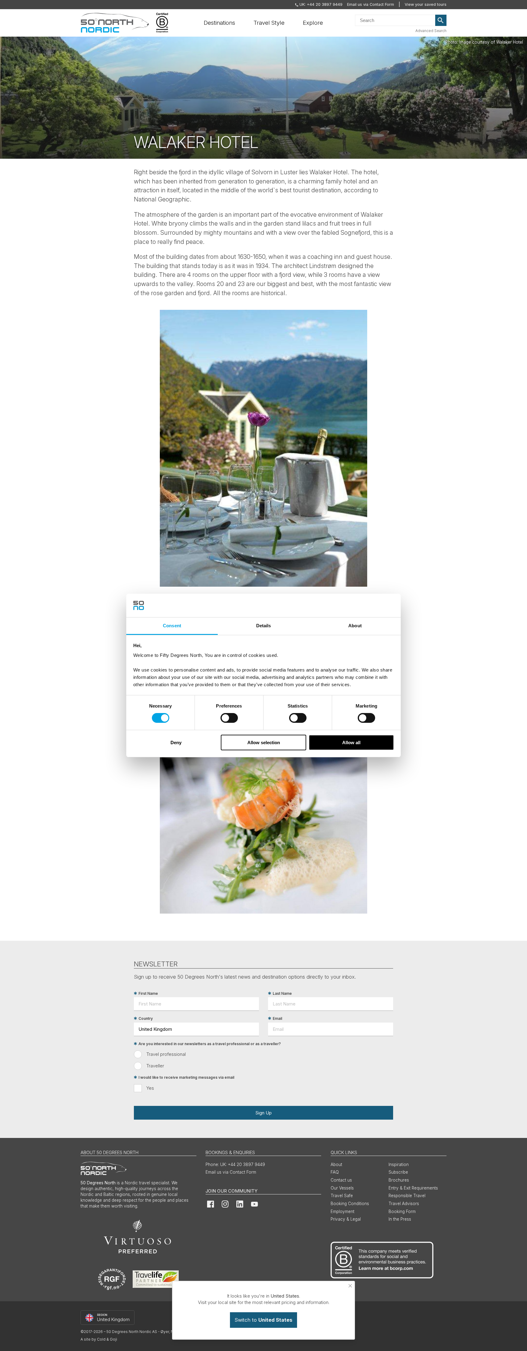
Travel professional (166, 1054)
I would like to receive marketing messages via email (186, 1077)
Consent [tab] (172, 625)
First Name (148, 993)
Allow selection (263, 742)
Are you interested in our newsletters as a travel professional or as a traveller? (209, 1043)
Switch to (263, 1320)
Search (441, 20)
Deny (175, 742)
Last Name (282, 993)
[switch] (229, 718)
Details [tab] (263, 625)
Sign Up (263, 1113)
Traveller (155, 1066)
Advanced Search (430, 30)
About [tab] (355, 625)
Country (145, 1018)
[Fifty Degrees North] (115, 23)
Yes (150, 1088)
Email (277, 1018)
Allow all (351, 742)
